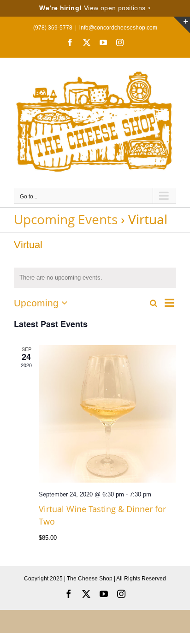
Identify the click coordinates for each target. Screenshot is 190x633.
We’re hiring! (95, 8)
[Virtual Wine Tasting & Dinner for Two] (107, 414)
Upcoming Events (66, 219)
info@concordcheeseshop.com (118, 27)
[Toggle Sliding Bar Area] (181, 25)
